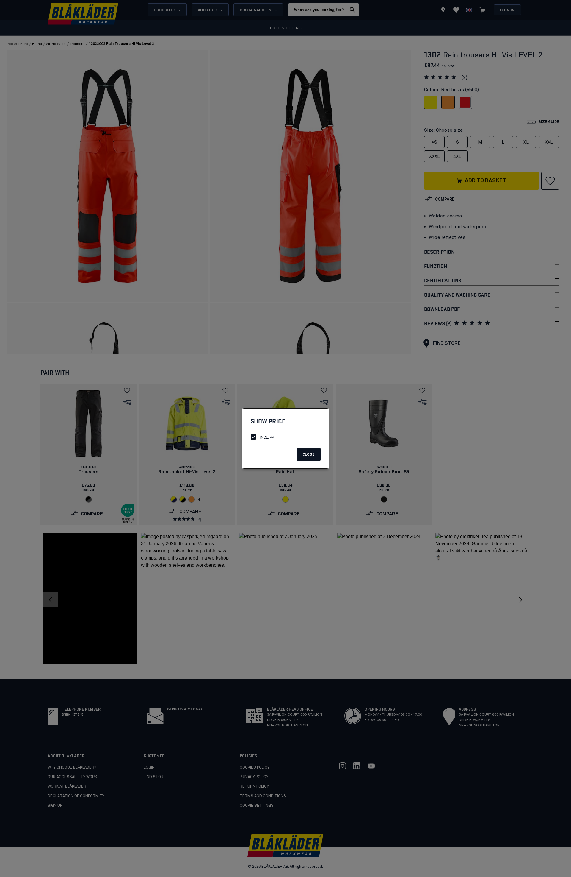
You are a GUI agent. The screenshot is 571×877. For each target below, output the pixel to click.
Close (308, 455)
